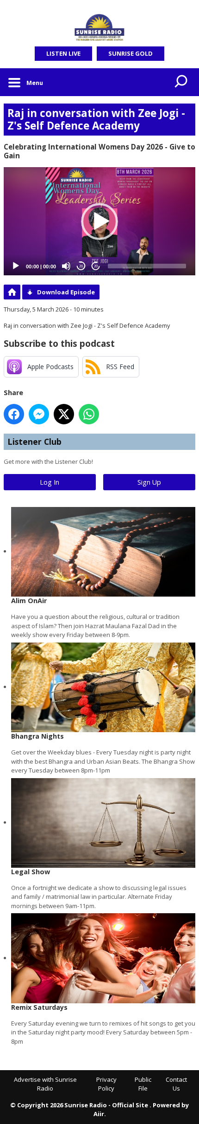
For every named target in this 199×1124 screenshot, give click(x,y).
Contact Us (176, 1084)
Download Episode (66, 292)
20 (81, 266)
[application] (99, 221)
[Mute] (66, 266)
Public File (143, 1084)
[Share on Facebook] (14, 414)
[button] (99, 221)
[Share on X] (64, 414)
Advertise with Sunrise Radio (45, 1084)
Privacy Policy (106, 1084)
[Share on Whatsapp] (89, 414)
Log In (49, 482)
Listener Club (34, 441)
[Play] (15, 266)
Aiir (98, 1114)
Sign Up (149, 482)
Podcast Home (12, 292)
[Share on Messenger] (39, 414)
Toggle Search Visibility (181, 82)
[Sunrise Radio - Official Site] (99, 28)
